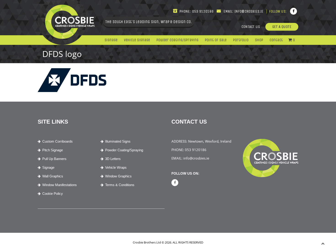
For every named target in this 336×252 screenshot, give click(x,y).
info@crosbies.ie (248, 11)
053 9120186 (202, 11)
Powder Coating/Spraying (177, 40)
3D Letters (113, 159)
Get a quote (281, 26)
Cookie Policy (52, 193)
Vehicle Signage (137, 40)
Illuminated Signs (118, 141)
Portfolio (240, 40)
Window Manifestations (59, 185)
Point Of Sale (216, 40)
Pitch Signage (52, 150)
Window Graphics (118, 176)
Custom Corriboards (57, 141)
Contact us (250, 26)
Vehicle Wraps (116, 167)
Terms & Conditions (119, 185)
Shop (259, 40)
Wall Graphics (52, 176)
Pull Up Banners (54, 159)
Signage (110, 40)
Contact (276, 40)
